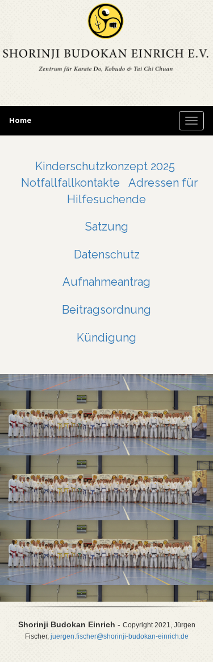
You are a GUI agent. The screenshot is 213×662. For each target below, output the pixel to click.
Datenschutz (107, 254)
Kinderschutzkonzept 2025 (105, 166)
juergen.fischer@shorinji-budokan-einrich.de (120, 636)
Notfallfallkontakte (70, 183)
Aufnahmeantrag (106, 282)
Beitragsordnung (106, 309)
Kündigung (106, 337)
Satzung (106, 226)
